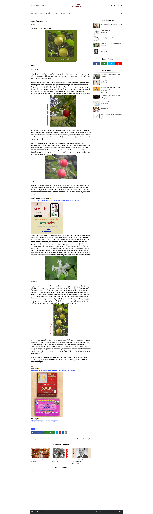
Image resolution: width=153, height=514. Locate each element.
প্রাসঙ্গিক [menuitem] (41, 13)
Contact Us (101, 511)
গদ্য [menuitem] (32, 13)
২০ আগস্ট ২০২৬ (104, 49)
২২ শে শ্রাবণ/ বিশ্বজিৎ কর (105, 30)
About (38, 5)
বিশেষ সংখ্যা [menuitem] (54, 13)
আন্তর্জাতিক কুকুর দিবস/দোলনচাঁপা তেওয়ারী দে (39, 459)
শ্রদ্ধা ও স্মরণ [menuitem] (62, 13)
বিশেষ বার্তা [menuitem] (48, 13)
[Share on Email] (66, 432)
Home (33, 5)
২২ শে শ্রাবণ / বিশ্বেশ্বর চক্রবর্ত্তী (107, 37)
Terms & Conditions (110, 511)
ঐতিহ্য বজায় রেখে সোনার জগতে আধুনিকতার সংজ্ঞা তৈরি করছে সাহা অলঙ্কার (53, 370)
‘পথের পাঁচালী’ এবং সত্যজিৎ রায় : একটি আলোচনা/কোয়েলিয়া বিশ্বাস (111, 115)
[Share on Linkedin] (63, 432)
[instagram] (118, 5)
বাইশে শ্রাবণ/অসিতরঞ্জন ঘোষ (106, 81)
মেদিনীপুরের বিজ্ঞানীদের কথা (105, 108)
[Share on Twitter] (57, 432)
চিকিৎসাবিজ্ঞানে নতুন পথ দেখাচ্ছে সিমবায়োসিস (44, 421)
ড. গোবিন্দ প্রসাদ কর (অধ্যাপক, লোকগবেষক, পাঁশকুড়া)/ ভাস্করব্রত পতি (110, 75)
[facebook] (112, 5)
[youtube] (121, 5)
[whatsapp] (104, 63)
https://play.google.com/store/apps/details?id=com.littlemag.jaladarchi (55, 200)
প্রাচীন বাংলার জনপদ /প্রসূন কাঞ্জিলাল (107, 101)
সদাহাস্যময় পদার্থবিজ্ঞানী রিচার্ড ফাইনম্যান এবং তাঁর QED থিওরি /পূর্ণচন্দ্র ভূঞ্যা (81, 460)
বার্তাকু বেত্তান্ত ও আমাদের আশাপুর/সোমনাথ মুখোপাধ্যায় (111, 43)
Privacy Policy (119, 511)
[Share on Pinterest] (60, 432)
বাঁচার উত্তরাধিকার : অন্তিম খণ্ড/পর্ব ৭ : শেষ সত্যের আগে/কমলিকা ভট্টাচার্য (110, 96)
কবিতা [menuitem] (36, 13)
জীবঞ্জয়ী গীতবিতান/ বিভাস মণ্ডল (57, 459)
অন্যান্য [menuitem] (68, 13)
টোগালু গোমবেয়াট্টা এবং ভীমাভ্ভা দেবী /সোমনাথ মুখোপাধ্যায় (111, 24)
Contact (44, 5)
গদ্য (35, 17)
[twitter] (114, 5)
